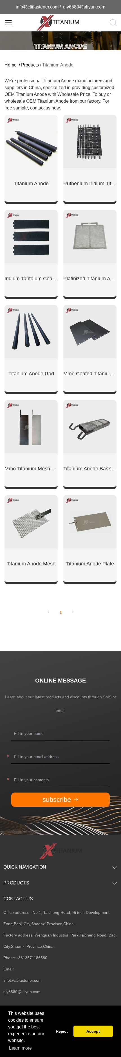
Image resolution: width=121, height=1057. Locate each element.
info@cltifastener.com (38, 7)
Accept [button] (93, 1031)
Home (11, 65)
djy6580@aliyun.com (84, 7)
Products (30, 65)
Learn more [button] (20, 1048)
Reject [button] (62, 1031)
